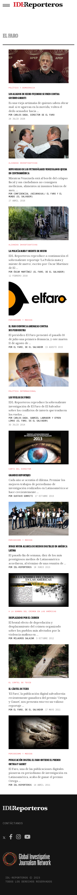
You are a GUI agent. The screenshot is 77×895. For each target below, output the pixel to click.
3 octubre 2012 (45, 638)
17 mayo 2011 (52, 709)
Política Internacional (22, 391)
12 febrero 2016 (18, 275)
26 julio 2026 (17, 118)
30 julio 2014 (17, 424)
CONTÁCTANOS (13, 823)
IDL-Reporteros (23, 567)
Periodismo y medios (20, 320)
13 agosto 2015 (54, 347)
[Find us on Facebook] (11, 837)
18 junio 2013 (42, 567)
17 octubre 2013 (44, 496)
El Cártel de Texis (19, 689)
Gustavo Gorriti (23, 496)
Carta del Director (20, 469)
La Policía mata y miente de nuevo (28, 251)
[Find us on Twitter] (4, 837)
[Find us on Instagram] (18, 837)
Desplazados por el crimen (24, 617)
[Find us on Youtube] (27, 837)
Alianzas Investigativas (23, 163)
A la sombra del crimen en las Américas (32, 611)
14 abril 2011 (42, 785)
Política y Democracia (22, 88)
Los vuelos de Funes (19, 397)
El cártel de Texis (20, 683)
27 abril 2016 (17, 200)
